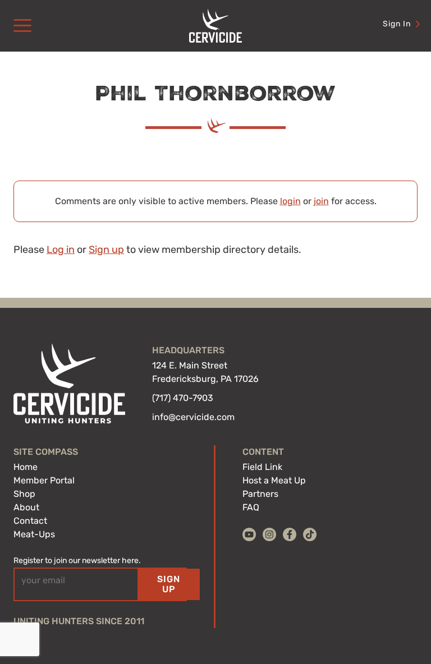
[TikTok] (310, 534)
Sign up (106, 249)
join (321, 201)
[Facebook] (289, 534)
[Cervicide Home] (215, 26)
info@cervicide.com (193, 417)
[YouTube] (249, 534)
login (290, 201)
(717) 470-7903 (182, 398)
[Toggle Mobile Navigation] (22, 26)
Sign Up (168, 584)
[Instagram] (269, 534)
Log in (61, 249)
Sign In (397, 24)
